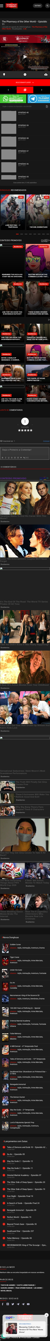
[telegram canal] (18, 1304)
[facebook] (2, 1304)
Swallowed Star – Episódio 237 (20, 1231)
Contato (36, 1337)
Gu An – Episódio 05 (16, 1154)
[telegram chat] (23, 1304)
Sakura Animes (7, 1288)
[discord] (7, 1304)
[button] (17, 234)
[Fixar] (11, 457)
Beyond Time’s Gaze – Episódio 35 (22, 1224)
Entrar (38, 6)
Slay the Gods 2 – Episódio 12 (20, 1161)
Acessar (46, 441)
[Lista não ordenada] (17, 457)
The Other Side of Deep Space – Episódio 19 (26, 1189)
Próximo (41, 90)
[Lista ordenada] (14, 457)
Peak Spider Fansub (24, 1288)
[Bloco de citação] (20, 457)
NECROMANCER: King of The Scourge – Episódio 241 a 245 (27, 1245)
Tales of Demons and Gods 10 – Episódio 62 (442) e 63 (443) (27, 1147)
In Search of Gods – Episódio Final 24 (23, 1203)
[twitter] (13, 1304)
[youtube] (28, 1304)
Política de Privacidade (21, 1337)
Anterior (8, 90)
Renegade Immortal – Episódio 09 (21, 1210)
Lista (25, 90)
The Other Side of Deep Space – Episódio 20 (26, 1182)
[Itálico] (5, 457)
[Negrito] (2, 457)
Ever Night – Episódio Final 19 (20, 1196)
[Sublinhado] (8, 457)
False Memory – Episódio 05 (19, 1238)
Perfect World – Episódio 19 (19, 1217)
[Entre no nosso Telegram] (39, 99)
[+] (27, 458)
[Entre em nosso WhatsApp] (13, 99)
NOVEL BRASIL (6, 1291)
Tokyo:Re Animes (8, 1285)
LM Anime (38, 1288)
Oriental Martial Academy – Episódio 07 (24, 1175)
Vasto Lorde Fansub (25, 1285)
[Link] (24, 457)
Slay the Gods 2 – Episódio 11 (20, 1168)
